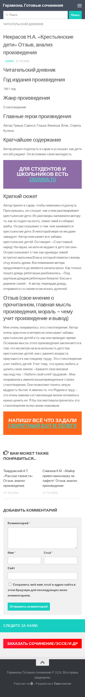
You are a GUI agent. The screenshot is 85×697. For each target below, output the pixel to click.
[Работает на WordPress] (31, 683)
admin (9, 61)
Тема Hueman (62, 683)
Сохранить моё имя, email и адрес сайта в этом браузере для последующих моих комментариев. (42, 590)
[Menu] (79, 5)
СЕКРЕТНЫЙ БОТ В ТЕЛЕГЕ (42, 426)
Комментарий (19, 523)
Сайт (11, 568)
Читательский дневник (23, 24)
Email (48, 553)
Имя (12, 553)
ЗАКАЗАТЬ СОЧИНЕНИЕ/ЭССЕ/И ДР (42, 643)
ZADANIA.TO (42, 179)
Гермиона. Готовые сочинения (33, 5)
